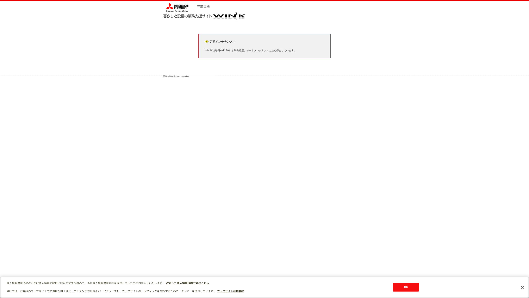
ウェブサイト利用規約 (230, 291)
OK (406, 287)
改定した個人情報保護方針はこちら (187, 283)
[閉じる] (522, 287)
